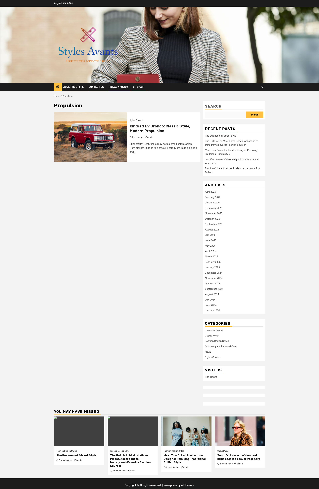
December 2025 (213, 208)
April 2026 (210, 191)
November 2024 (213, 278)
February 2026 (212, 197)
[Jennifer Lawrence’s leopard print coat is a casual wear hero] (240, 431)
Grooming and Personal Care (221, 346)
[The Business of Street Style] (79, 431)
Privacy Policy (118, 87)
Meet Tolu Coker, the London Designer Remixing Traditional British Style (185, 459)
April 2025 (210, 251)
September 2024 (214, 288)
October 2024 (212, 283)
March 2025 (211, 256)
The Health (211, 376)
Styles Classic (136, 120)
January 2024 (212, 310)
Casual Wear (212, 335)
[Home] (58, 87)
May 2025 (210, 245)
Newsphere (170, 485)
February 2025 (212, 262)
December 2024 (213, 272)
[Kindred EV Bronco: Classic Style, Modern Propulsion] (90, 137)
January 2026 (212, 202)
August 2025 (212, 229)
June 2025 (210, 240)
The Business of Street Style (220, 135)
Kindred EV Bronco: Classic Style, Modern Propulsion (160, 128)
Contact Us (96, 87)
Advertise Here (73, 87)
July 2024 (210, 299)
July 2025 (210, 234)
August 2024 (212, 294)
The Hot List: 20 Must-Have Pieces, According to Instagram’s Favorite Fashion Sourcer (130, 460)
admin (150, 137)
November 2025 (213, 213)
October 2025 (212, 218)
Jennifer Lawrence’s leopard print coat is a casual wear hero (238, 457)
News (208, 351)
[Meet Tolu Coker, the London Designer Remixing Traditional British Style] (186, 431)
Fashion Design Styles (217, 340)
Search (213, 106)
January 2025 (212, 267)
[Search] (263, 87)
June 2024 (210, 305)
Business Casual (214, 330)
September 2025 (214, 224)
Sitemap (138, 87)
